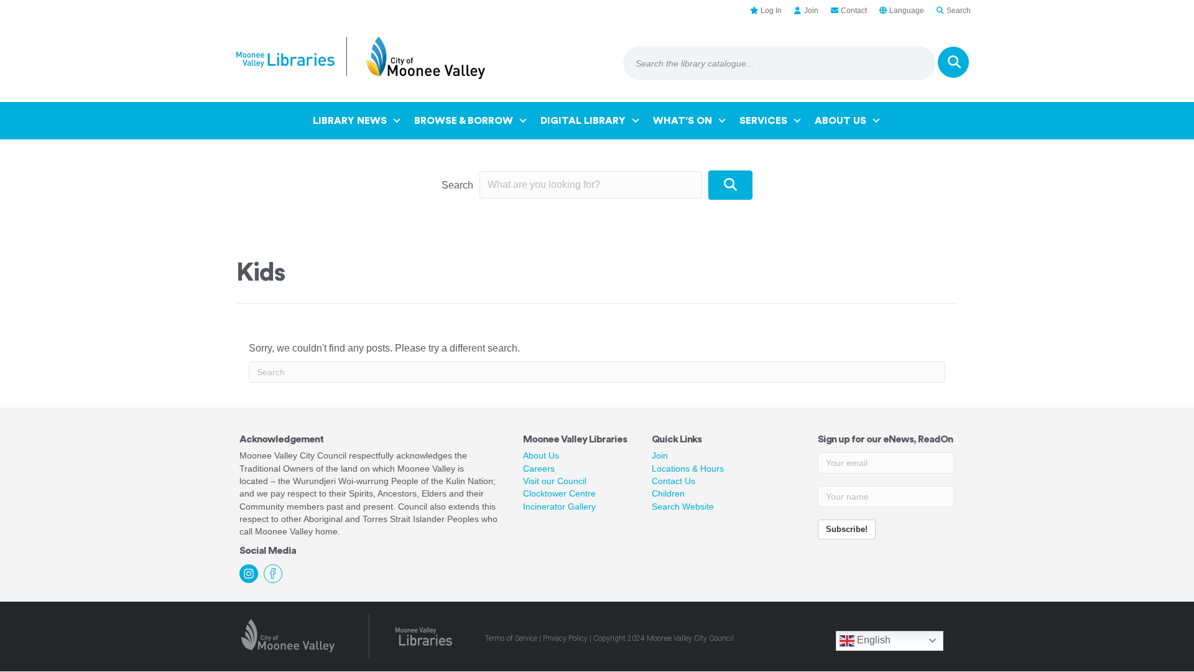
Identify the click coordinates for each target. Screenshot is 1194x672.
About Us (840, 121)
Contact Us (673, 481)
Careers (539, 469)
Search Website (683, 506)
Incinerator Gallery (559, 506)
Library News (350, 121)
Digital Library (583, 121)
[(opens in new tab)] (288, 635)
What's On (682, 121)
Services (763, 121)
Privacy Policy (565, 638)
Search (457, 185)
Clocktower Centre (559, 493)
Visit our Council (554, 481)
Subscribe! (847, 529)
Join (660, 455)
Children (668, 493)
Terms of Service (511, 638)
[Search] (953, 62)
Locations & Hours (688, 469)
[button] (730, 185)
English (872, 640)
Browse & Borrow (463, 121)
